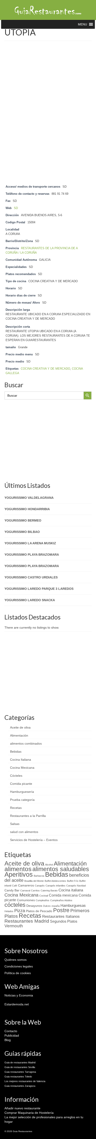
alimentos (17, 869)
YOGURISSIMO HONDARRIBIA (27, 509)
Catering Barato (49, 890)
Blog (7, 1040)
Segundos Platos (63, 921)
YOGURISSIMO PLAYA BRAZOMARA (31, 554)
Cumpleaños (42, 900)
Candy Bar (11, 890)
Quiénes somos (15, 959)
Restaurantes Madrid (26, 921)
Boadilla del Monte (34, 881)
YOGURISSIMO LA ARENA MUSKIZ (30, 543)
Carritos (35, 890)
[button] (82, 24)
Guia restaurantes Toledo (18, 1076)
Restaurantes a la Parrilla (28, 816)
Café (14, 885)
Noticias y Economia (18, 995)
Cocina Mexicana (22, 767)
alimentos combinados (26, 743)
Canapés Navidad (76, 885)
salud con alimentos (24, 832)
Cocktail (43, 895)
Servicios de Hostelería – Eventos (34, 840)
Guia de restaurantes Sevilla (19, 1067)
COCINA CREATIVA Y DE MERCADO (45, 368)
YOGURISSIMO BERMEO (22, 520)
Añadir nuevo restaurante (22, 1108)
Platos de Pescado (39, 911)
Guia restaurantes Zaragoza (19, 1086)
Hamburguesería (22, 791)
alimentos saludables (60, 869)
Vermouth (13, 926)
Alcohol (49, 864)
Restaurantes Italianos (61, 916)
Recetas (16, 808)
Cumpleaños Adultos (61, 900)
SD (16, 208)
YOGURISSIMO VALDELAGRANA (29, 497)
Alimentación (19, 735)
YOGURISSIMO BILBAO (22, 532)
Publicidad (11, 1035)
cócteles (14, 905)
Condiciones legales (18, 966)
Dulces (47, 906)
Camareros (26, 885)
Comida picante (21, 783)
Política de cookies (17, 973)
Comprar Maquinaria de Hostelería (29, 1112)
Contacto (10, 1031)
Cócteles (16, 775)
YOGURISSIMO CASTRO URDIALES (31, 577)
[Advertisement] (48, 93)
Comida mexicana (63, 895)
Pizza (19, 910)
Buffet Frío (72, 881)
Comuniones (26, 900)
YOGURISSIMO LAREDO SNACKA (29, 600)
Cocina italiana (70, 890)
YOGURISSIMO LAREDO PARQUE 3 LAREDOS (38, 588)
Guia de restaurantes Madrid (19, 1062)
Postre (61, 910)
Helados (8, 911)
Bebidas (15, 751)
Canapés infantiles (55, 885)
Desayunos (34, 905)
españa (56, 906)
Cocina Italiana (20, 759)
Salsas (14, 824)
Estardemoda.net (16, 1004)
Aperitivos (18, 874)
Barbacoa (39, 875)
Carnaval (25, 890)
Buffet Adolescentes (55, 881)
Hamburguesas (73, 905)
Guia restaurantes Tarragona (20, 1072)
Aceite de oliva (20, 727)
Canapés (40, 885)
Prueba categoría (22, 799)
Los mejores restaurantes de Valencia (24, 1081)
